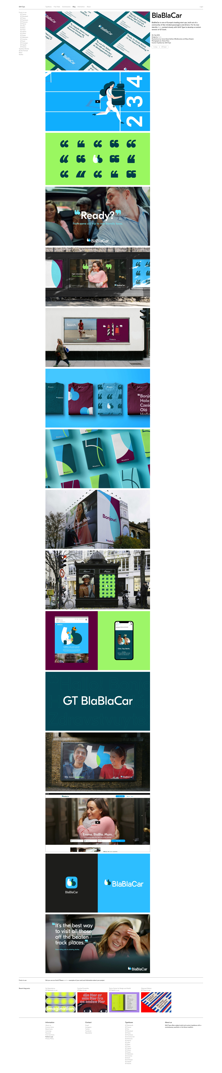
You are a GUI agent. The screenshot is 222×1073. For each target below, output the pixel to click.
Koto (160, 27)
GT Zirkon (23, 33)
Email (87, 1025)
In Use (155, 47)
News (20, 52)
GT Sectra (23, 47)
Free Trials (57, 7)
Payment (48, 1033)
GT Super (23, 35)
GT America (23, 39)
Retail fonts (49, 1029)
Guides (21, 54)
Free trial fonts (49, 1035)
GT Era (127, 1029)
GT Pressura (23, 22)
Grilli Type (22, 7)
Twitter (87, 1029)
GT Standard (24, 16)
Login (201, 7)
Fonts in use (22, 12)
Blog (74, 7)
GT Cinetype (24, 43)
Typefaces (48, 7)
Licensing (48, 1031)
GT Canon (23, 14)
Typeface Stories (24, 49)
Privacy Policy (49, 1038)
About (89, 7)
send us (66, 980)
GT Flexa (22, 29)
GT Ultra (22, 26)
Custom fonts (49, 1027)
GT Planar (23, 24)
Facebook (88, 1031)
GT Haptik (23, 45)
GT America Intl (130, 1037)
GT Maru (22, 28)
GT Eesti (22, 41)
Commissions (66, 7)
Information (81, 7)
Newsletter (88, 1033)
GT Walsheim (24, 37)
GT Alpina (23, 31)
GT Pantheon (24, 20)
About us (48, 1025)
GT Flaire (23, 18)
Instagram (88, 1027)
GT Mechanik (129, 1025)
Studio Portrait (23, 50)
